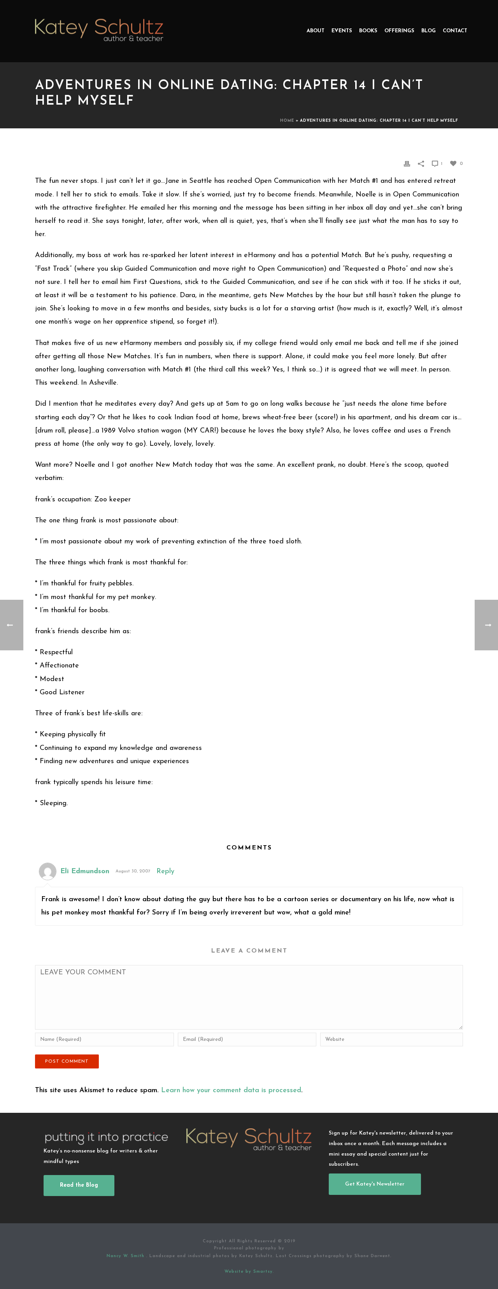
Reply (165, 871)
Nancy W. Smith (126, 1256)
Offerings (399, 30)
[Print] (407, 163)
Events (341, 30)
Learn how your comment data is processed (231, 1090)
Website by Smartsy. (249, 1272)
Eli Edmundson (84, 871)
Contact (455, 30)
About (315, 30)
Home (287, 121)
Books (368, 30)
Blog (428, 30)
